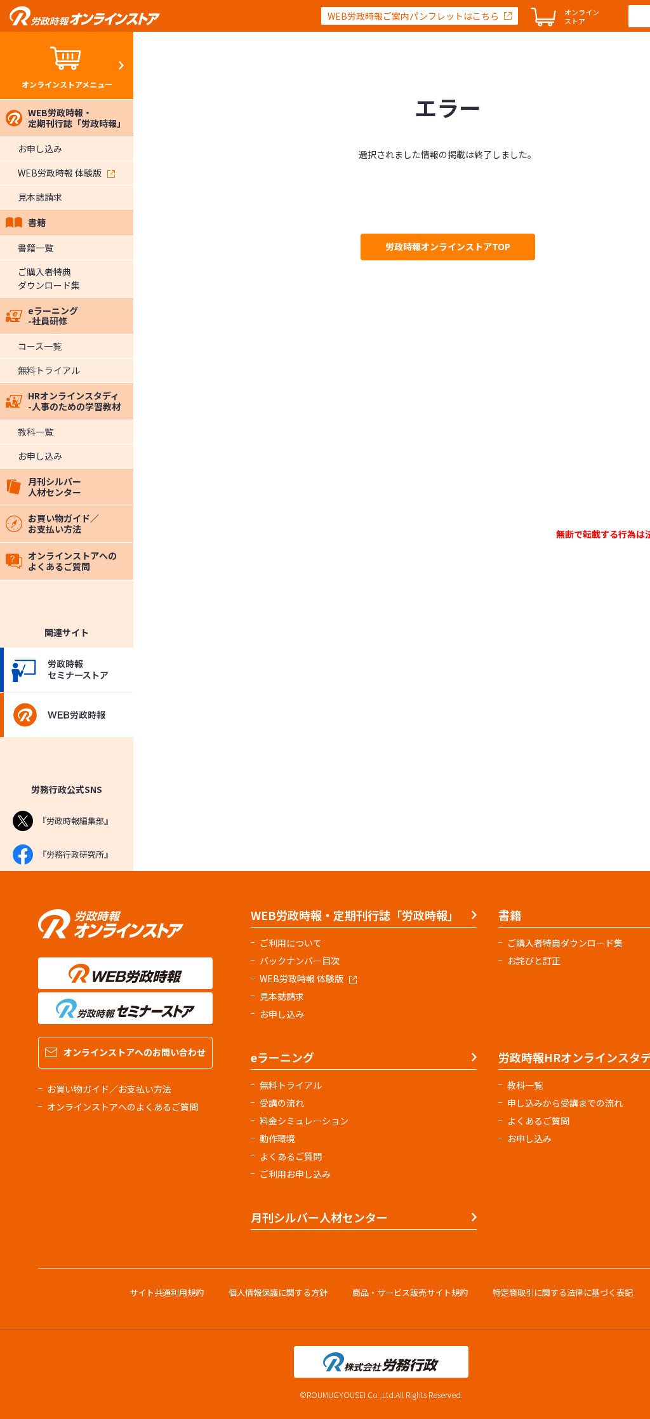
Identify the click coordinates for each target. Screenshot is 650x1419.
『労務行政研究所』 (75, 854)
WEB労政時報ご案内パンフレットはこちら (413, 16)
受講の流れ (282, 1102)
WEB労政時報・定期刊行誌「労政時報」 (77, 118)
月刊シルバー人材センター (54, 486)
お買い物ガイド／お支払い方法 (63, 523)
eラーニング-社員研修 (53, 316)
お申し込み (40, 148)
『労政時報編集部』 (75, 821)
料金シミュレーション (304, 1120)
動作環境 (277, 1138)
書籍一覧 (35, 247)
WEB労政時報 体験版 (60, 172)
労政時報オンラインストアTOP (447, 246)
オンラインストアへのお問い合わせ (134, 1052)
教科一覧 (35, 431)
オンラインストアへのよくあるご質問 (72, 561)
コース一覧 (40, 346)
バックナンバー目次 (300, 960)
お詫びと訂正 (533, 960)
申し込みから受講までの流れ (565, 1102)
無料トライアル (49, 370)
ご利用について (291, 942)
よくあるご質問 (291, 1156)
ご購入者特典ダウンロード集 (49, 278)
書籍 (37, 222)
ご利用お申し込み (295, 1174)
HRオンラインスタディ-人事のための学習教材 (74, 401)
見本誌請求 (40, 196)
